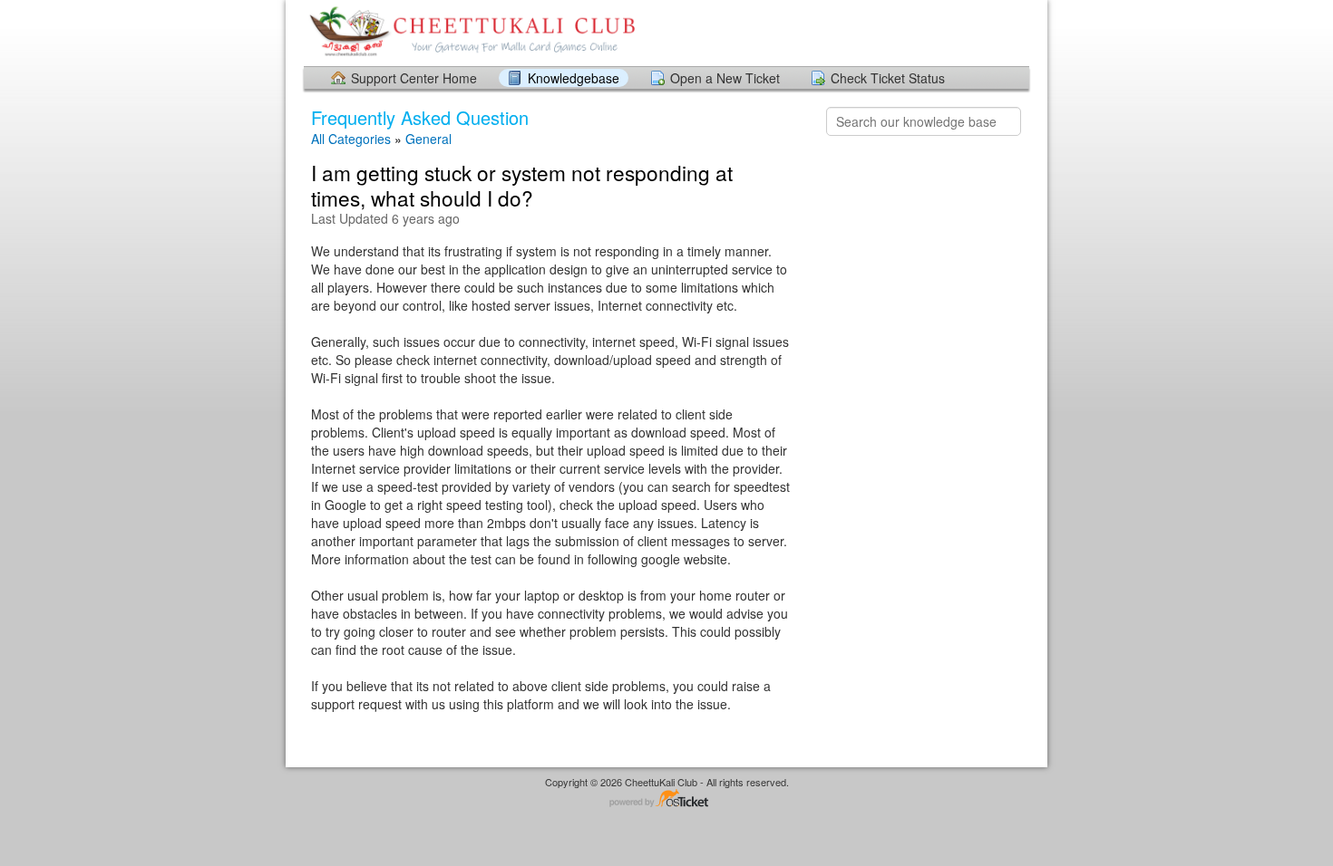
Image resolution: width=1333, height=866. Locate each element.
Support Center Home (414, 78)
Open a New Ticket (725, 78)
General (428, 139)
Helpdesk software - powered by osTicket (666, 799)
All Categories (351, 139)
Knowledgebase (573, 78)
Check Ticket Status (888, 78)
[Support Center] (470, 32)
